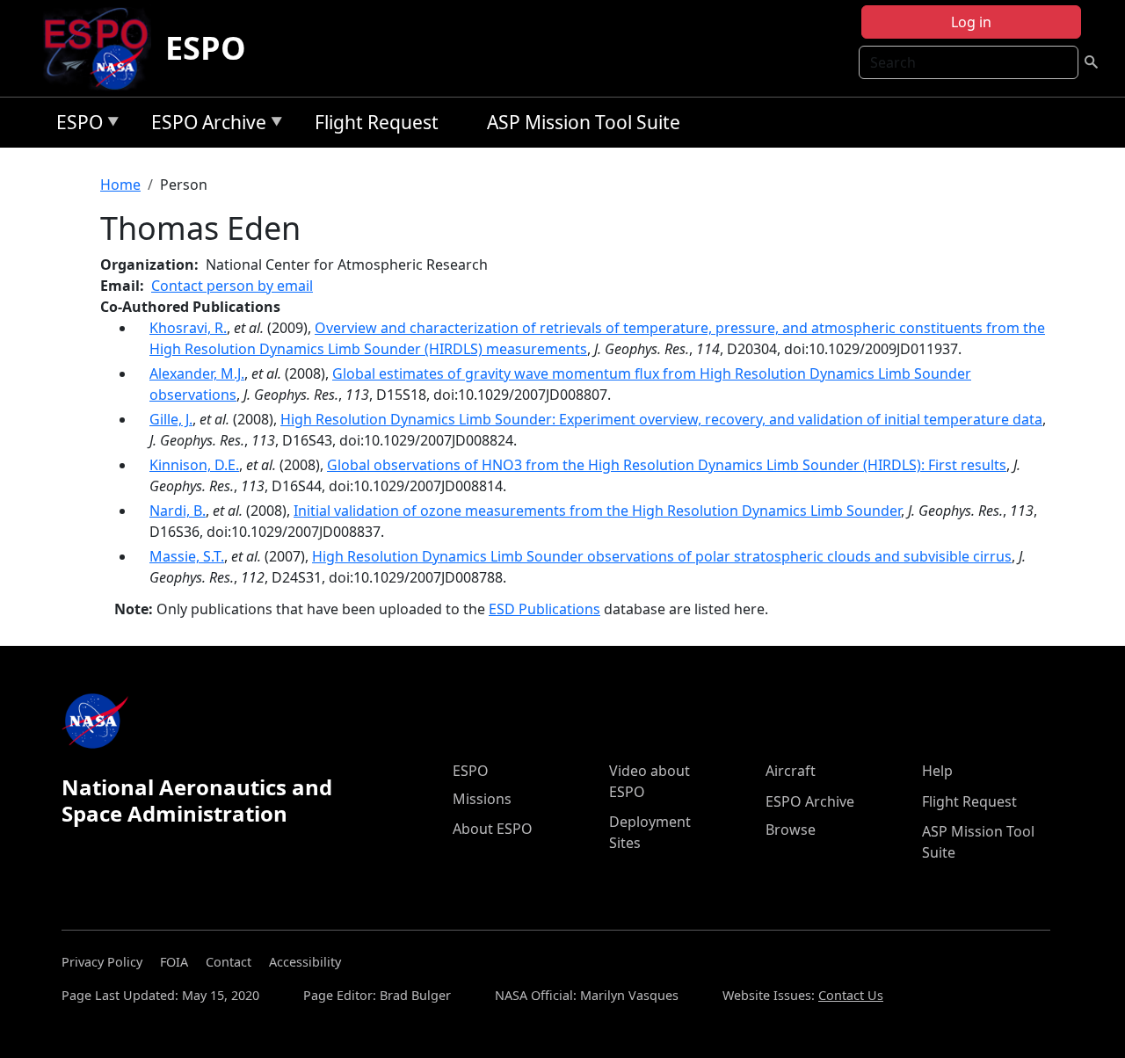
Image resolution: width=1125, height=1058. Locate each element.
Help (937, 770)
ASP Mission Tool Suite (583, 122)
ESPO (205, 47)
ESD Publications (544, 609)
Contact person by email (232, 285)
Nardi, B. (177, 510)
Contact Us (850, 995)
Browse (791, 829)
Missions (482, 798)
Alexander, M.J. (196, 373)
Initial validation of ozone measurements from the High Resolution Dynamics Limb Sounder (597, 510)
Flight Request (377, 122)
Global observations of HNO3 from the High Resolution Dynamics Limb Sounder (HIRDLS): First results (666, 465)
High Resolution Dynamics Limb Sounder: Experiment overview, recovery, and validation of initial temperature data (661, 419)
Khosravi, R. (188, 327)
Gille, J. (170, 419)
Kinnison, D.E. (194, 465)
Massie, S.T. (186, 556)
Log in (971, 22)
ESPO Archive (204, 125)
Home (120, 184)
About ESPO (493, 828)
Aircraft (791, 770)
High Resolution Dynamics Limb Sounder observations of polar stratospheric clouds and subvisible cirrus (662, 556)
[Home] (103, 48)
